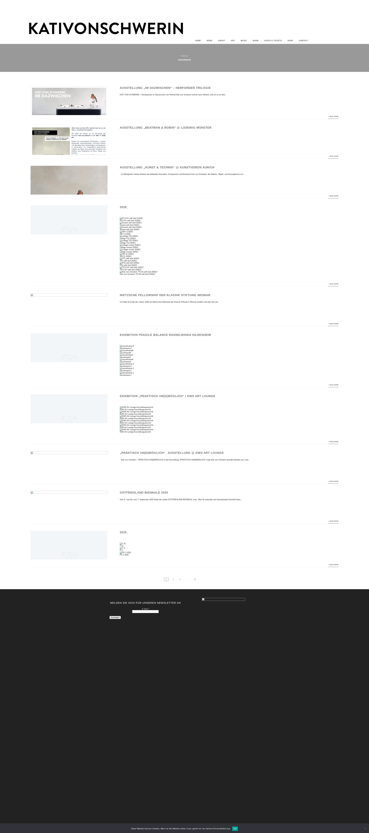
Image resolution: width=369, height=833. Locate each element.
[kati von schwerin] (184, 36)
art (233, 41)
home (198, 41)
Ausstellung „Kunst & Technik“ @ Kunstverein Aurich (167, 167)
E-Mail (145, 609)
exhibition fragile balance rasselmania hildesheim (165, 334)
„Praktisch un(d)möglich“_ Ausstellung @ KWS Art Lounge (172, 452)
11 (195, 579)
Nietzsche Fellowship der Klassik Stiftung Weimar (165, 295)
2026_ (124, 207)
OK (235, 828)
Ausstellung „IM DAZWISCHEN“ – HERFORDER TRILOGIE (165, 87)
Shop (290, 41)
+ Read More (333, 116)
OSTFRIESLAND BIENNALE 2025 (144, 492)
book (256, 41)
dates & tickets (273, 41)
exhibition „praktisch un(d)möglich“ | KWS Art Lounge (167, 396)
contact (303, 41)
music (244, 41)
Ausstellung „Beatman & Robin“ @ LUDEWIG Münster (165, 127)
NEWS (209, 41)
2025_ (124, 532)
